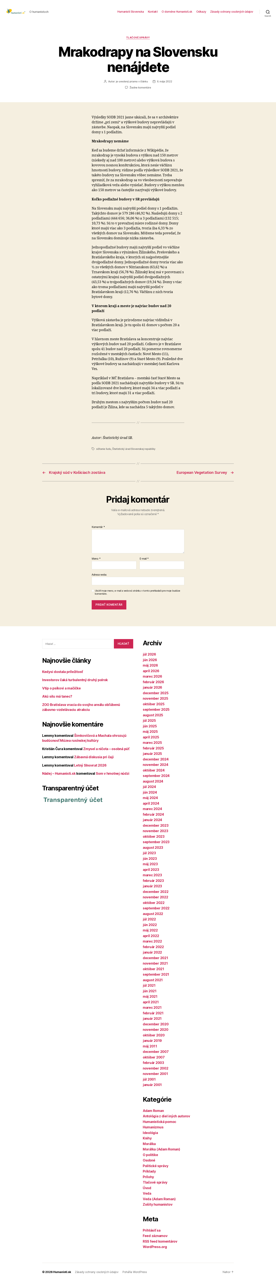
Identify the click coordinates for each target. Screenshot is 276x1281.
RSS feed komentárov (160, 1241)
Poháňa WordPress (134, 1272)
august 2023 (153, 848)
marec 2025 (152, 743)
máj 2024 (150, 798)
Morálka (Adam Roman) (161, 1149)
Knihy (147, 1138)
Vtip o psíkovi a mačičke (61, 688)
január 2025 (152, 754)
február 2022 (153, 947)
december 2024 (156, 759)
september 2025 (156, 710)
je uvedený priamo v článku (132, 81)
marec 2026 (152, 676)
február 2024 (153, 814)
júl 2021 (149, 985)
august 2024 (153, 781)
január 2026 (152, 687)
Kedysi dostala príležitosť (62, 672)
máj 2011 (150, 1046)
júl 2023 (149, 853)
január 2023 (152, 886)
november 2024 (155, 765)
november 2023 (155, 831)
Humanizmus (153, 1127)
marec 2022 (152, 941)
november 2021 (155, 963)
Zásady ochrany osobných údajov (231, 11)
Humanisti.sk (62, 1272)
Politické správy (155, 1166)
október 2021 (153, 969)
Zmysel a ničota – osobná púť (106, 749)
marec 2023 (152, 875)
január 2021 (152, 1019)
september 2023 (156, 842)
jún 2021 (150, 991)
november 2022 (155, 897)
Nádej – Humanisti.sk (59, 774)
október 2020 (154, 1035)
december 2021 (155, 958)
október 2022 (154, 903)
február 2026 (153, 682)
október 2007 (154, 1057)
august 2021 (153, 980)
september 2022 (156, 908)
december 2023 (156, 825)
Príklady (149, 1171)
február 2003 (153, 1063)
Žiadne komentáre (140, 87)
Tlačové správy (138, 37)
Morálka (149, 1144)
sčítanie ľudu (103, 448)
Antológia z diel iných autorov (166, 1116)
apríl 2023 (151, 870)
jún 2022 (150, 925)
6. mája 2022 (164, 81)
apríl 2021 (151, 1002)
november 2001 (155, 1074)
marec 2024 (152, 809)
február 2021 (153, 1013)
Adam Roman (153, 1111)
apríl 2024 (151, 803)
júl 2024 (149, 787)
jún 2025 (150, 726)
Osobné (149, 1160)
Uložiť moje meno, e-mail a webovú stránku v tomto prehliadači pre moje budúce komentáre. (137, 592)
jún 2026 (150, 660)
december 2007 (156, 1052)
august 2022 (153, 914)
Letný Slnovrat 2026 (90, 765)
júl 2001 (149, 1079)
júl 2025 (149, 721)
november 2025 (155, 698)
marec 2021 (152, 1008)
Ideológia (150, 1133)
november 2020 (155, 1030)
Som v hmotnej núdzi (112, 774)
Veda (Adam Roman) (159, 1199)
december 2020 (156, 1024)
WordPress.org (155, 1247)
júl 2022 (149, 919)
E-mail (144, 558)
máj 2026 (150, 665)
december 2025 (156, 693)
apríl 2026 (151, 671)
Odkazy (201, 11)
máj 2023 (150, 864)
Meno (96, 558)
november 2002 (155, 1068)
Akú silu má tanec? (57, 696)
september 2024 (156, 776)
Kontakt (153, 11)
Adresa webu (99, 574)
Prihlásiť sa (152, 1230)
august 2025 (153, 715)
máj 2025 (150, 732)
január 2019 (152, 1041)
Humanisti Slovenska (130, 11)
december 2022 (156, 892)
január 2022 (152, 952)
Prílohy (148, 1177)
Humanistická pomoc (159, 1122)
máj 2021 (150, 997)
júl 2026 (149, 654)
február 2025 (153, 748)
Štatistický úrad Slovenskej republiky (133, 448)
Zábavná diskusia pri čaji (94, 757)
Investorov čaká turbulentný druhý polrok (75, 680)
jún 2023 (150, 859)
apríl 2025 (151, 737)
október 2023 (154, 837)
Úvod (147, 1188)
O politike (150, 1155)
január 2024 (152, 820)
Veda (147, 1193)
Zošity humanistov (157, 1204)
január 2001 (152, 1085)
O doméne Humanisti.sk (177, 11)
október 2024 (154, 770)
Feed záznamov (155, 1236)
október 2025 (154, 704)
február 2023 (153, 881)
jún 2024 (150, 792)
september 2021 (156, 974)
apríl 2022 (151, 936)
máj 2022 (150, 930)
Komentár (98, 527)
